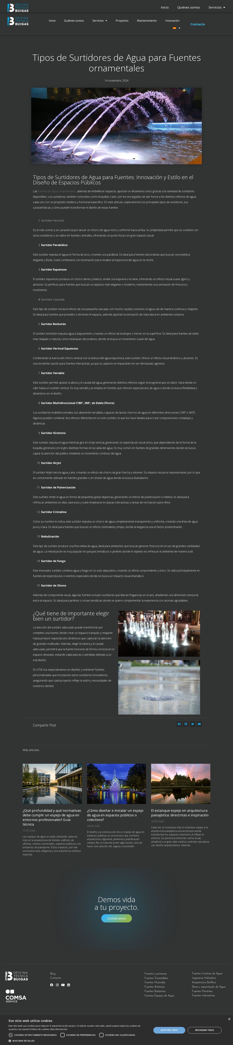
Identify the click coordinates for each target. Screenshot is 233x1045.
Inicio (165, 7)
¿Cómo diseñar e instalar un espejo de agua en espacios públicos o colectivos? (115, 815)
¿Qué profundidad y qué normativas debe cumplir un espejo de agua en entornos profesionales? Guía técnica (52, 817)
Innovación (172, 20)
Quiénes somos (188, 7)
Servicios (215, 7)
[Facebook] (51, 984)
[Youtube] (62, 984)
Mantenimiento (147, 20)
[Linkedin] (68, 984)
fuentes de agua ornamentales (56, 191)
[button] (179, 724)
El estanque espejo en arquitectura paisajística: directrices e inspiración (180, 812)
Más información (58, 1029)
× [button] (229, 1019)
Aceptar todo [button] (169, 1030)
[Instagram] (57, 984)
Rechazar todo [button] (204, 1030)
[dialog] (116, 1030)
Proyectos (122, 20)
